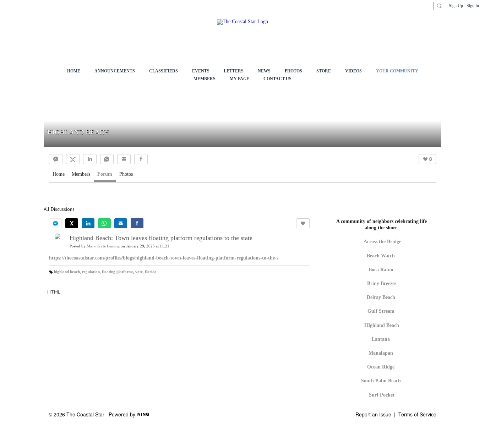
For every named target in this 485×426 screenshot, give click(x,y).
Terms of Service (417, 414)
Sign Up (456, 5)
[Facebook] (141, 159)
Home (59, 174)
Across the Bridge (382, 241)
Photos (126, 174)
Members (81, 174)
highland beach (67, 272)
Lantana (381, 339)
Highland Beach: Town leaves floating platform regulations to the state (161, 237)
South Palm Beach (381, 380)
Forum (104, 174)
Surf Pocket (381, 395)
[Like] (303, 223)
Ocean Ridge (380, 367)
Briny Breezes (381, 283)
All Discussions (59, 209)
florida (151, 272)
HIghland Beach (381, 325)
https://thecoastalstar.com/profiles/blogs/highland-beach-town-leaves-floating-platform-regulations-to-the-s (163, 258)
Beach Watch (381, 255)
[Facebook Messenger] (55, 159)
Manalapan (381, 353)
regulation (91, 272)
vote (139, 272)
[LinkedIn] (90, 159)
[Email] (124, 159)
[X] (73, 159)
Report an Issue (373, 414)
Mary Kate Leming (103, 246)
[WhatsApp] (107, 159)
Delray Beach (381, 297)
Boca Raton (381, 269)
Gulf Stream (380, 311)
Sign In (473, 5)
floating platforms (117, 272)
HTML (53, 292)
